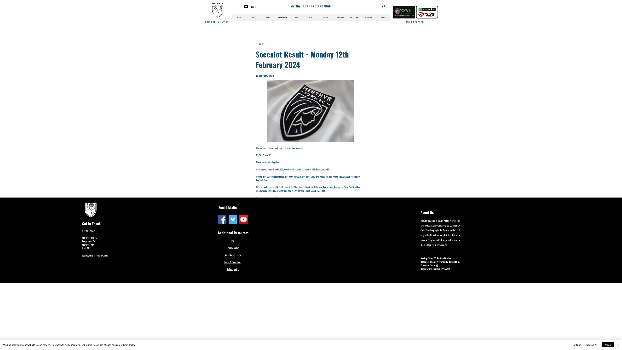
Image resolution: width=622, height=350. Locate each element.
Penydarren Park (89, 241)
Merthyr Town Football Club (310, 6)
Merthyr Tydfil (88, 244)
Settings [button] (577, 344)
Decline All (591, 344)
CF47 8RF (86, 248)
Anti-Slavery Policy (233, 255)
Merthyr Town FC (89, 237)
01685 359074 (88, 230)
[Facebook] (222, 219)
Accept (608, 344)
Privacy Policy (128, 344)
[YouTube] (243, 219)
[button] (384, 7)
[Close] (618, 344)
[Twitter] (233, 219)
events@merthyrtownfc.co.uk (95, 255)
